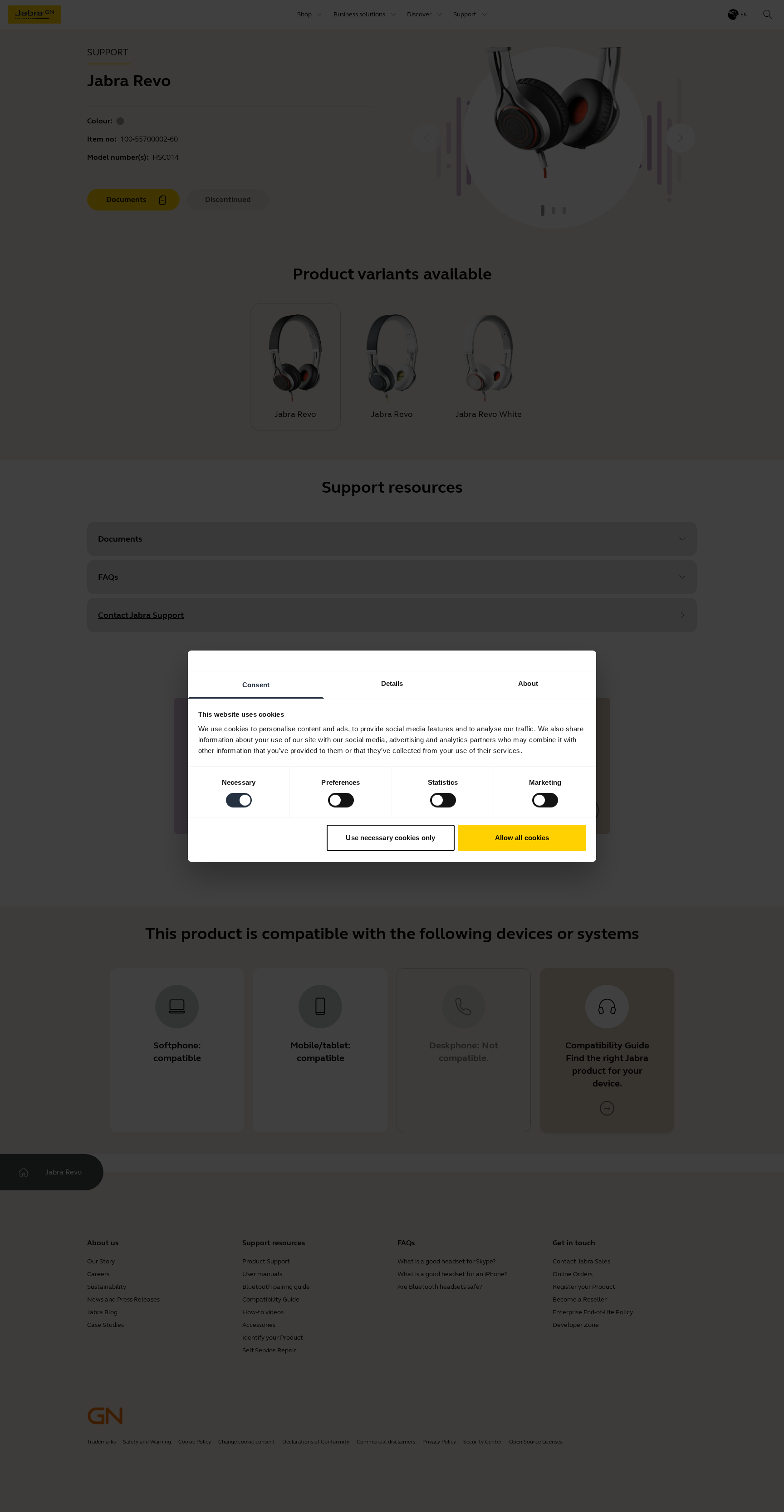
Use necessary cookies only (390, 838)
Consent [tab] (256, 684)
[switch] (341, 800)
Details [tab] (392, 683)
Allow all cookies (522, 838)
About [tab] (528, 683)
